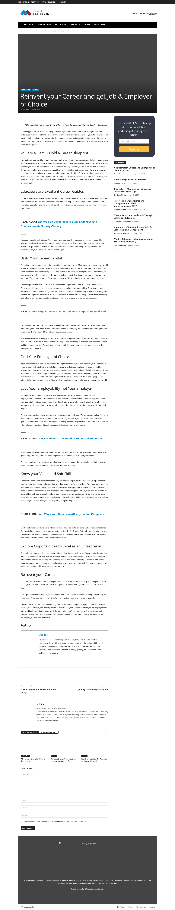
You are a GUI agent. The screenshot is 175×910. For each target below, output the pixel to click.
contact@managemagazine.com (91, 889)
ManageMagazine (49, 2)
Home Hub (28, 24)
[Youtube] (155, 2)
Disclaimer (121, 907)
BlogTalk (75, 24)
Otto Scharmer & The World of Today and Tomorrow (70, 438)
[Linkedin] (142, 2)
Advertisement (141, 907)
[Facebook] (134, 2)
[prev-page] (103, 732)
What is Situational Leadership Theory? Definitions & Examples (133, 216)
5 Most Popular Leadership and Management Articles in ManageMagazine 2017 (129, 203)
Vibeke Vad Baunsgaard (122, 174)
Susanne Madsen (120, 245)
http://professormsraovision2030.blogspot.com (52, 708)
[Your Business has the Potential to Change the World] (94, 746)
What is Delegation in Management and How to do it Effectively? (133, 240)
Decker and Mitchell (121, 233)
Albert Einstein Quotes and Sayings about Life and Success (134, 169)
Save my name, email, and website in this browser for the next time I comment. (55, 822)
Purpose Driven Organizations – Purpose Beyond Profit (64, 760)
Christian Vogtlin (120, 183)
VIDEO (87, 24)
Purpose (30, 31)
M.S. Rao (26, 110)
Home (22, 31)
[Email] (55, 117)
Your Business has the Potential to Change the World (94, 760)
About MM (35, 2)
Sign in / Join (23, 2)
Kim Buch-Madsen (120, 195)
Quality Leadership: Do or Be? (93, 689)
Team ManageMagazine (122, 209)
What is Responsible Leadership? (130, 179)
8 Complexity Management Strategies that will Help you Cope (132, 190)
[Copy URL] (73, 117)
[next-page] (106, 732)
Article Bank (44, 24)
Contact (62, 2)
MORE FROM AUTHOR (48, 732)
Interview (60, 24)
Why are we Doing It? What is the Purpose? (33, 760)
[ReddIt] (48, 117)
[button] (153, 25)
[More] (80, 117)
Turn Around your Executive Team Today (38, 691)
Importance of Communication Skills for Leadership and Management (133, 228)
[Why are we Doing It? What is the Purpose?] (34, 746)
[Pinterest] (146, 2)
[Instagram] (138, 2)
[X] (151, 2)
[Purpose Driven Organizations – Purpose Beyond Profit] (64, 746)
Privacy (130, 907)
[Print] (61, 117)
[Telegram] (67, 117)
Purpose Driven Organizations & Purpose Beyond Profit (72, 311)
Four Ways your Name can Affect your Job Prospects (71, 514)
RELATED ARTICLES (30, 732)
